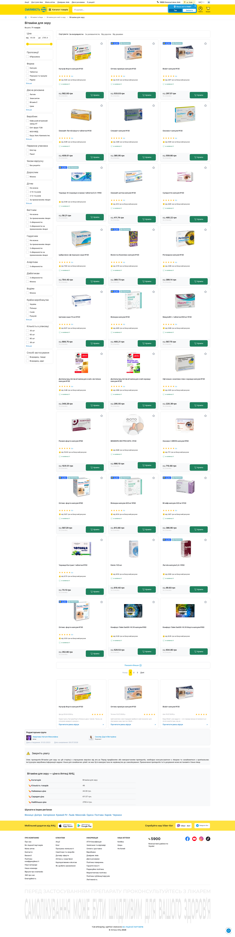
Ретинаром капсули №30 (173, 255)
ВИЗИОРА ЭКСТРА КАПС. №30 (123, 441)
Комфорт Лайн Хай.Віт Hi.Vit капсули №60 (128, 627)
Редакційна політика (95, 869)
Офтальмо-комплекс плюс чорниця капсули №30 (184, 379)
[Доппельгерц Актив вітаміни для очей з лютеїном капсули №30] (81, 362)
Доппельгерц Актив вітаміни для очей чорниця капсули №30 (130, 380)
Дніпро (38, 815)
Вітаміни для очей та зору (56, 17)
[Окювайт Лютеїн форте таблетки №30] (81, 114)
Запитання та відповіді (96, 845)
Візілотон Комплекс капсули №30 (125, 255)
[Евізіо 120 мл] (133, 549)
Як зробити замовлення (66, 866)
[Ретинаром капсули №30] (185, 238)
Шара (120, 845)
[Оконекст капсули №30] (185, 114)
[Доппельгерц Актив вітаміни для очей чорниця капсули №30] (133, 362)
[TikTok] (208, 859)
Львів (71, 815)
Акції (27, 2)
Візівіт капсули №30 (171, 69)
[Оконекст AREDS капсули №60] (185, 424)
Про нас (28, 842)
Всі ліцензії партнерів (34, 845)
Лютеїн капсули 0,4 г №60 (173, 565)
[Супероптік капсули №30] (185, 176)
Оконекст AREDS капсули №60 (176, 441)
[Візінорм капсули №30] (133, 300)
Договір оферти (62, 855)
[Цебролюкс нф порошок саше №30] (81, 238)
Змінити (189, 10)
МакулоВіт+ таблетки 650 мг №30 (177, 317)
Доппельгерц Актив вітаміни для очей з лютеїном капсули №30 (80, 380)
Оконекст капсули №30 (172, 131)
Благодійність (30, 878)
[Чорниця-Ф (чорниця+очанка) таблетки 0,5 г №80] (81, 176)
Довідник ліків (63, 2)
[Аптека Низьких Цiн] (36, 9)
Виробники (91, 852)
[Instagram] (201, 859)
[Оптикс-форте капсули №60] (81, 487)
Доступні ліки (37, 2)
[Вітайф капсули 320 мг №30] (185, 487)
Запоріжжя (49, 815)
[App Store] (66, 825)
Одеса (90, 815)
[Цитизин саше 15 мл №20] (81, 300)
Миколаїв (80, 815)
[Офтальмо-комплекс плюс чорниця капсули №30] (185, 362)
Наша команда (31, 868)
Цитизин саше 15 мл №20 (69, 317)
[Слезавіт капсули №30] (133, 114)
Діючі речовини (78, 2)
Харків (108, 815)
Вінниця (29, 815)
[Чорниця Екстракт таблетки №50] (81, 549)
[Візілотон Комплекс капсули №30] (133, 238)
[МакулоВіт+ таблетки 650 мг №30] (185, 300)
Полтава (99, 815)
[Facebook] (187, 859)
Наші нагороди (31, 865)
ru (203, 2)
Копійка (121, 842)
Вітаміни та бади (37, 17)
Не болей (121, 848)
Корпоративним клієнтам (66, 862)
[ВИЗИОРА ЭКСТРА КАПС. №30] (133, 424)
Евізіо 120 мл (116, 565)
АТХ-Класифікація (94, 842)
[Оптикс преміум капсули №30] (133, 52)
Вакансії (28, 855)
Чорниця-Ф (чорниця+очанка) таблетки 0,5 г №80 (80, 193)
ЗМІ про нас (30, 875)
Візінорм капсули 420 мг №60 (123, 503)
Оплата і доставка (94, 848)
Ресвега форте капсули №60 (71, 441)
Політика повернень (95, 862)
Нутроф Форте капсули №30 (71, 69)
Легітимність (92, 879)
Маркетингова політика (96, 873)
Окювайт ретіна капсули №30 (123, 193)
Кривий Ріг (62, 815)
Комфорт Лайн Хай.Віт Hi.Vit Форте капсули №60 (183, 627)
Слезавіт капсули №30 (120, 131)
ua (200, 2)
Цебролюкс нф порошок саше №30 (74, 255)
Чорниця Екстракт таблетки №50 (73, 565)
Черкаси (117, 815)
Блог (57, 845)
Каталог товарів (60, 9)
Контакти (28, 852)
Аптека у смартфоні (64, 859)
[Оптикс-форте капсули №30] (81, 611)
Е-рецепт (91, 2)
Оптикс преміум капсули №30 (123, 69)
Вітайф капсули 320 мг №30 (174, 503)
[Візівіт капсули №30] (185, 52)
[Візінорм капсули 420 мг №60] (133, 487)
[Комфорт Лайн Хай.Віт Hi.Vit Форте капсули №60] (185, 611)
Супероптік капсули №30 (173, 193)
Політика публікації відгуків (98, 876)
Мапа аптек (50, 2)
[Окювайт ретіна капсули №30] (133, 176)
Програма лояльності (65, 848)
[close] (195, 6)
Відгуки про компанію (34, 872)
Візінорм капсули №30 (120, 317)
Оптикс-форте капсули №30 (71, 627)
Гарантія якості (93, 866)
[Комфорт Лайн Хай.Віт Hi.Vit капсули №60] (133, 611)
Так (175, 10)
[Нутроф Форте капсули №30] (81, 52)
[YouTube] (194, 859)
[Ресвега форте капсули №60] (81, 424)
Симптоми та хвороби (65, 852)
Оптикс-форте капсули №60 (71, 503)
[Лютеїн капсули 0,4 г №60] (185, 549)
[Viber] (184, 825)
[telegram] (202, 825)
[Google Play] (84, 825)
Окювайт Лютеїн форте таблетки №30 (75, 131)
